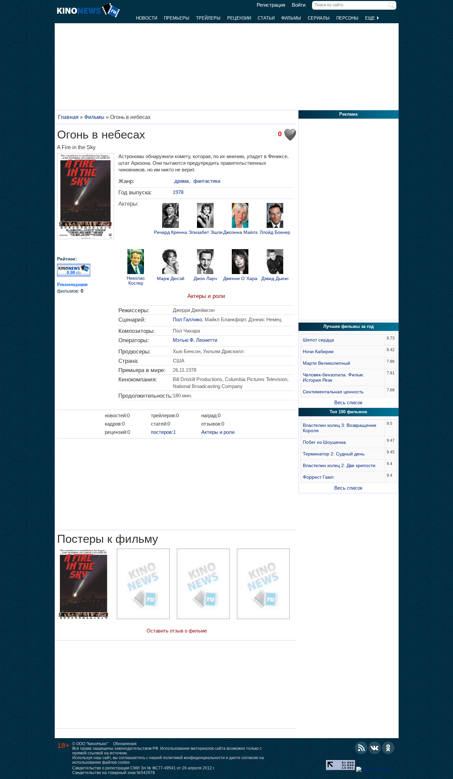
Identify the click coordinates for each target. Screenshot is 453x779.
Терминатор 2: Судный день (333, 453)
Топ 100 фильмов (348, 411)
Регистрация (271, 5)
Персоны (347, 18)
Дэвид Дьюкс (275, 278)
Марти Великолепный (326, 363)
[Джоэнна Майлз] (240, 216)
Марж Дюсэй (170, 278)
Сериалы (319, 18)
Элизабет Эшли (205, 232)
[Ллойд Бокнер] (275, 216)
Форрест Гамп (318, 477)
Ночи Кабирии (318, 351)
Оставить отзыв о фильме (177, 630)
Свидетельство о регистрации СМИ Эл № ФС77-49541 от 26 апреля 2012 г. (143, 768)
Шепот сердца (318, 339)
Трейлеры (208, 18)
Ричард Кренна (170, 232)
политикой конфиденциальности (194, 757)
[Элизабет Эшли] (205, 216)
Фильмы (291, 18)
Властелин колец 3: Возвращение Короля (339, 428)
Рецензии (239, 18)
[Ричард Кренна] (170, 216)
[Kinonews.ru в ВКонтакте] (374, 747)
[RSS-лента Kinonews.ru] (361, 747)
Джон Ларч (205, 278)
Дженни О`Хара (240, 278)
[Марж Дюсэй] (170, 262)
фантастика (206, 181)
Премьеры (176, 18)
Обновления (125, 743)
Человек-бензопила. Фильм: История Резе (333, 377)
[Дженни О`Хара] (240, 262)
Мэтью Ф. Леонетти (195, 340)
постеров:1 (163, 432)
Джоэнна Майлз (240, 232)
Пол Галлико (187, 319)
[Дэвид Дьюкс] (275, 262)
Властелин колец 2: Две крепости (339, 465)
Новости (146, 18)
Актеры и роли (206, 296)
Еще (370, 18)
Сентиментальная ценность (333, 391)
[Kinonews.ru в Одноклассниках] (388, 747)
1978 (178, 192)
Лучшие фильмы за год (348, 326)
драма (181, 181)
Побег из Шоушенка (324, 442)
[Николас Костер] (135, 262)
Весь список (348, 402)
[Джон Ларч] (205, 262)
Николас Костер (136, 281)
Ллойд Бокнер (275, 232)
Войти (298, 5)
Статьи (266, 18)
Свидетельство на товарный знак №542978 (113, 772)
